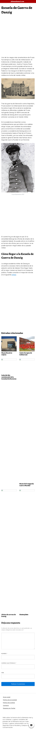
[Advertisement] (18, 35)
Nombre (4, 653)
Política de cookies (9, 702)
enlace (14, 275)
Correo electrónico (8, 663)
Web (2, 672)
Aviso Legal (6, 697)
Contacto (6, 705)
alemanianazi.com (17, 1)
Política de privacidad (10, 700)
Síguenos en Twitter (9, 708)
